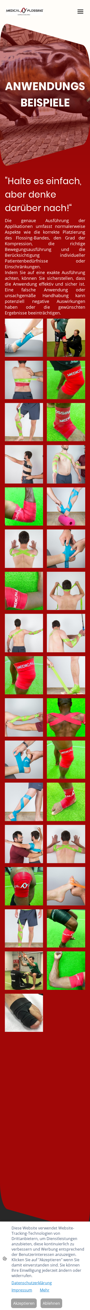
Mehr (44, 1290)
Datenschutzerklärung (32, 1282)
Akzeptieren (24, 1303)
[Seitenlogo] (24, 11)
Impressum (22, 1290)
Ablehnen (51, 1303)
